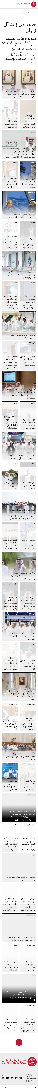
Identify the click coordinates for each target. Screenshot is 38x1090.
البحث (2, 1087)
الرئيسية (34, 12)
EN (6, 1087)
